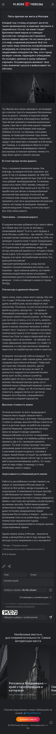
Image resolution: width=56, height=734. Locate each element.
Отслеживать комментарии (34, 597)
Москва (7, 545)
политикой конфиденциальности (33, 603)
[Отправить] (50, 617)
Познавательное (20, 545)
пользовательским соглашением (20, 606)
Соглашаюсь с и (27, 605)
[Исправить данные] (3, 566)
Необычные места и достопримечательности (24, 549)
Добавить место (28, 719)
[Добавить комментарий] (51, 722)
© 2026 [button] (28, 725)
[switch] (51, 597)
